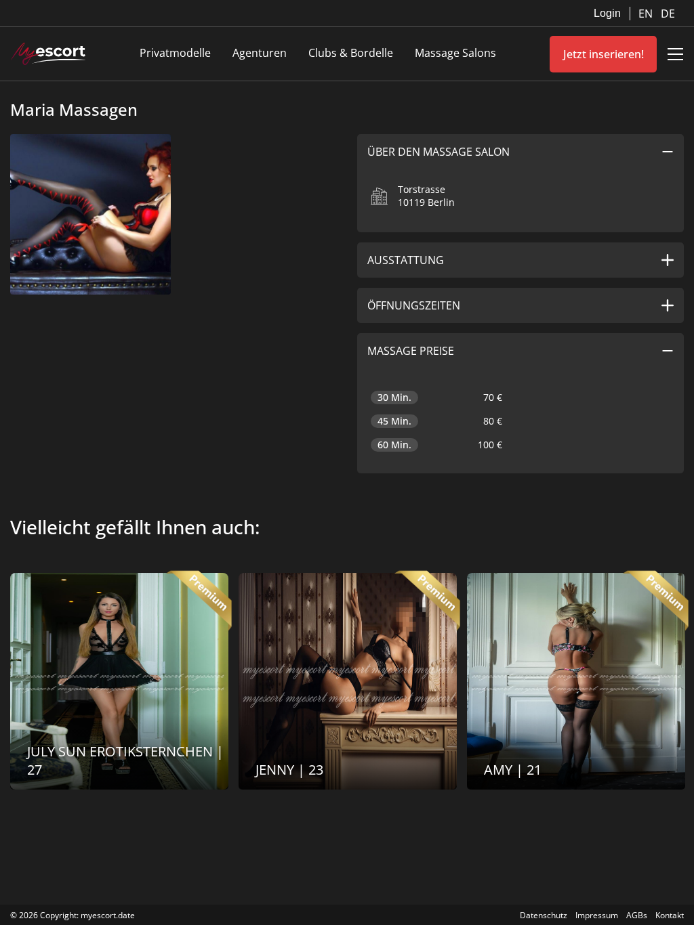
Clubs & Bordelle (350, 52)
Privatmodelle (175, 52)
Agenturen (259, 52)
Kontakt (669, 915)
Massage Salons (455, 52)
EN (646, 13)
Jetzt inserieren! (603, 54)
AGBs (636, 915)
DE (668, 13)
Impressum (596, 915)
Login (607, 13)
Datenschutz (543, 915)
